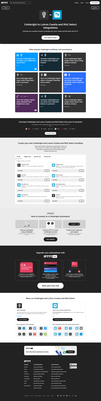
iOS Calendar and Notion (39, 369)
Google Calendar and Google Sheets (41, 371)
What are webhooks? (55, 378)
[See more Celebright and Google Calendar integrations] (32, 328)
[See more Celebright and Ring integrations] (22, 328)
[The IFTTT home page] (4, 3)
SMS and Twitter (37, 378)
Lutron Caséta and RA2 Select (59, 24)
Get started (95, 2)
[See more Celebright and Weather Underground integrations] (22, 334)
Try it (47, 170)
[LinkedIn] (61, 396)
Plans (82, 2)
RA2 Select (66, 312)
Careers (31, 395)
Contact (43, 395)
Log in (87, 2)
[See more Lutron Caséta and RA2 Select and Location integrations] (68, 328)
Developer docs (27, 385)
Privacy (48, 395)
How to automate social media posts (58, 385)
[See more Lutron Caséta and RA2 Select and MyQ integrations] (79, 334)
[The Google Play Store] (73, 367)
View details (20, 170)
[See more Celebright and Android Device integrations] (43, 334)
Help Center (26, 376)
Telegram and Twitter (38, 385)
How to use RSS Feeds (55, 376)
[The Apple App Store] (73, 364)
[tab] (18, 157)
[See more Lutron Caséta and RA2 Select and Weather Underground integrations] (68, 334)
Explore (77, 2)
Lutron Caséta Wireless (57, 312)
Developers (26, 395)
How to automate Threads (56, 383)
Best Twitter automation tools (57, 369)
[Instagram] (64, 396)
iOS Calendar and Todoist (39, 383)
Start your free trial (50, 286)
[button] (50, 239)
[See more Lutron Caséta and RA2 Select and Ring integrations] (57, 334)
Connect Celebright (23, 319)
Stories (25, 369)
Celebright (30, 24)
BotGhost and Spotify (38, 376)
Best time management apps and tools (59, 371)
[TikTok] (73, 396)
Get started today (50, 37)
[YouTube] (67, 396)
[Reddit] (76, 396)
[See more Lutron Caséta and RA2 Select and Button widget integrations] (57, 328)
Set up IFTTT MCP (50, 133)
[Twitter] (70, 396)
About (52, 395)
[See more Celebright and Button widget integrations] (32, 334)
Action (24, 176)
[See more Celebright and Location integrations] (43, 328)
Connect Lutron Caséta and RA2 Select (62, 319)
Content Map (26, 378)
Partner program (37, 395)
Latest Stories (55, 364)
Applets (25, 371)
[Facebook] (58, 396)
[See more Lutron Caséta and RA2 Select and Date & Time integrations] (79, 328)
